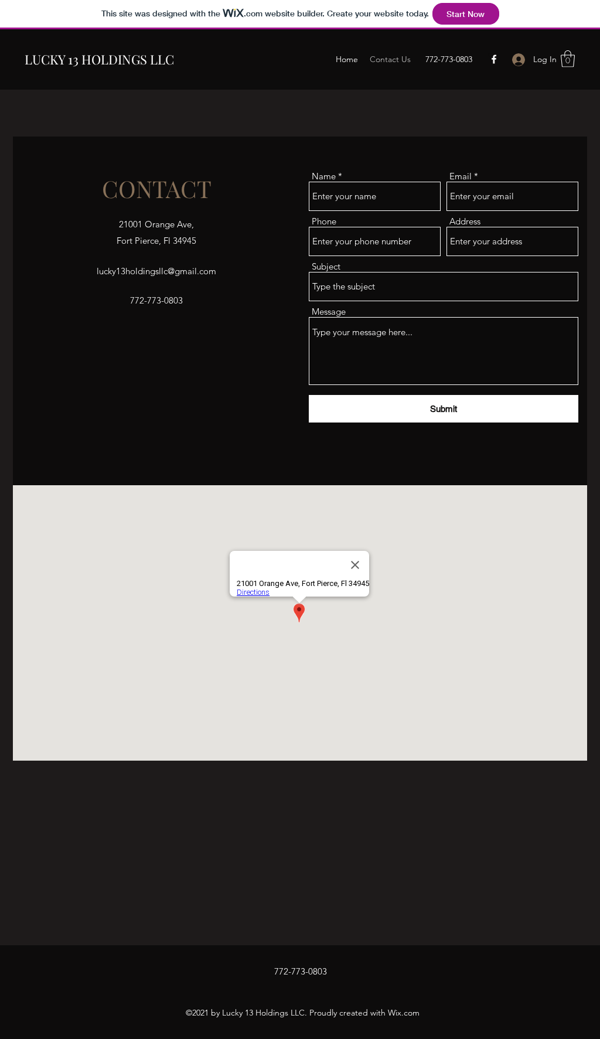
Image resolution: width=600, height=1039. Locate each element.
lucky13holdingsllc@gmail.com (156, 271)
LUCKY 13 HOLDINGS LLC (99, 59)
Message (329, 311)
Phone (324, 221)
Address (464, 221)
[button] (568, 58)
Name (324, 176)
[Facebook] (494, 59)
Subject (326, 266)
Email (460, 176)
